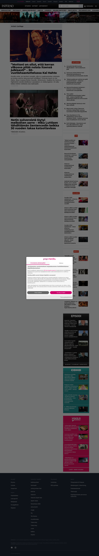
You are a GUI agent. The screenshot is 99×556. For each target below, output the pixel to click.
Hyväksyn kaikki (61, 292)
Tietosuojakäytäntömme (66, 297)
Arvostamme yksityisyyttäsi (37, 263)
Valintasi (61, 263)
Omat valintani (38, 292)
